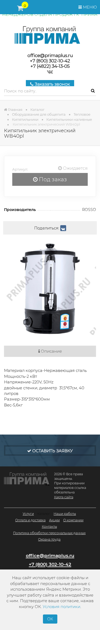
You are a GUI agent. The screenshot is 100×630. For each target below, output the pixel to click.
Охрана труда (49, 539)
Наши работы (65, 514)
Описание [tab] (51, 351)
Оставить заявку (52, 450)
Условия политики (61, 606)
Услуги (28, 514)
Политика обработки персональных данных (49, 533)
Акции (54, 520)
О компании (73, 520)
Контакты (49, 527)
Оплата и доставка (30, 520)
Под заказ (52, 179)
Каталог (43, 514)
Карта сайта (63, 497)
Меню (89, 7)
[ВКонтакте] (63, 228)
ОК (50, 619)
